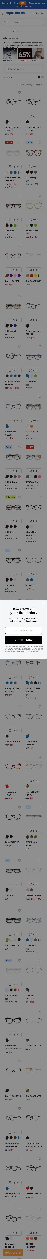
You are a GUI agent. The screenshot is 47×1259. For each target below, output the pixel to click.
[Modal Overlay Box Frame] (23, 629)
